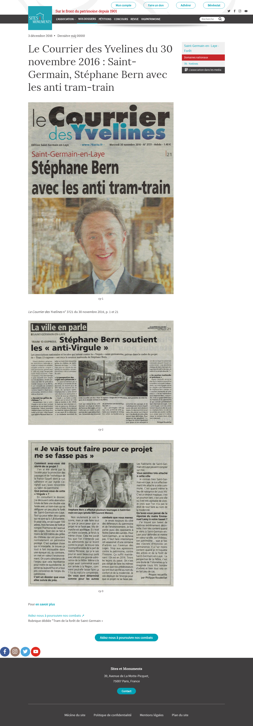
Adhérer (186, 5)
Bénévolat (214, 5)
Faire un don (156, 5)
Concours (121, 19)
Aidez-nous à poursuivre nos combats (54, 615)
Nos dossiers (87, 19)
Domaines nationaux (196, 57)
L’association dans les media (204, 70)
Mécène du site (74, 715)
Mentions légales (152, 715)
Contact (126, 691)
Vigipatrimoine (150, 19)
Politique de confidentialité (113, 715)
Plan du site (180, 715)
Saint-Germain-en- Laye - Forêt (201, 48)
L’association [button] (65, 19)
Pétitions (105, 19)
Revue (135, 19)
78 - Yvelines (191, 63)
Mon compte (123, 5)
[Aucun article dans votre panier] (163, 18)
